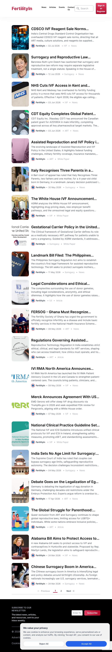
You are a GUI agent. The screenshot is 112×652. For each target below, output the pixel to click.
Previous (45, 591)
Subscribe (92, 613)
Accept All (86, 644)
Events (62, 7)
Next (68, 591)
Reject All (43, 644)
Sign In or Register (101, 8)
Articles (52, 7)
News (44, 7)
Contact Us (71, 8)
